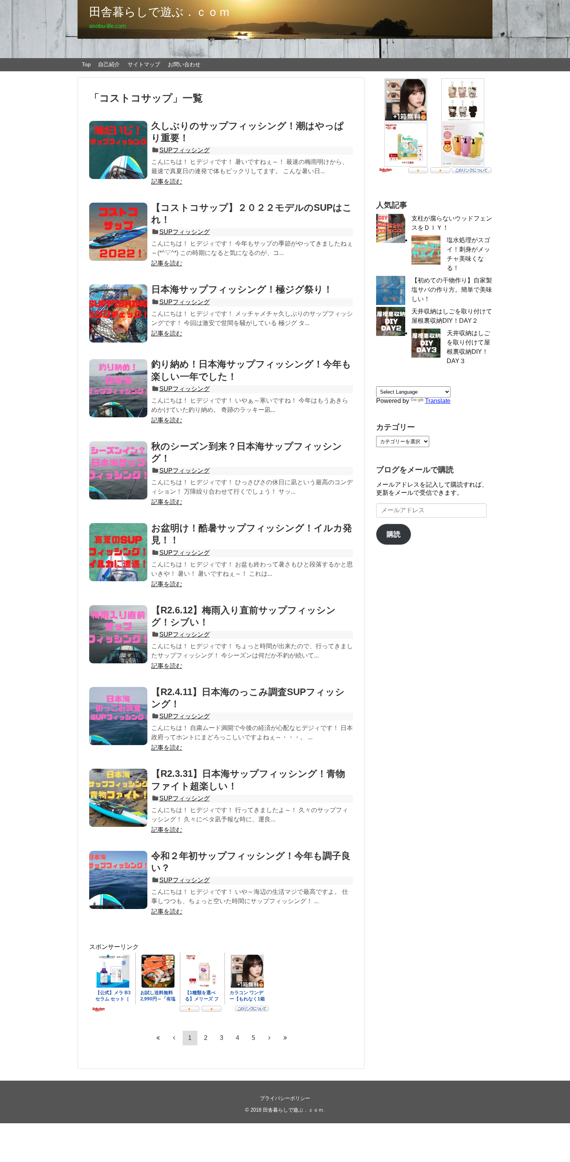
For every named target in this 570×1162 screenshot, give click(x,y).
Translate (438, 401)
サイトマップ (144, 64)
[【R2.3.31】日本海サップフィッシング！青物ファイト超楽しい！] (118, 798)
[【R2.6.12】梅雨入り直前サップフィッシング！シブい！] (118, 634)
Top (86, 64)
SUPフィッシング (184, 150)
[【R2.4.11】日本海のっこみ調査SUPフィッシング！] (118, 716)
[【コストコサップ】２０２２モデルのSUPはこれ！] (118, 232)
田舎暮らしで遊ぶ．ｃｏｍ (159, 11)
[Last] (285, 1037)
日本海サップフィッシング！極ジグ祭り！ (242, 289)
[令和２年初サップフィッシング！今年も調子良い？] (118, 880)
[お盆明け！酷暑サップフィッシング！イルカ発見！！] (118, 552)
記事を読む (166, 181)
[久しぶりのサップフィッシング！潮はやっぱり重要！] (118, 150)
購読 (394, 534)
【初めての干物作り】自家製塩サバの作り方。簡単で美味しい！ (451, 289)
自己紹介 (109, 64)
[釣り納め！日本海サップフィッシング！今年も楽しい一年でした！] (118, 388)
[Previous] (174, 1037)
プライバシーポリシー (285, 1098)
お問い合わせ (184, 64)
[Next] (269, 1037)
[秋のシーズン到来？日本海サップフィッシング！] (118, 470)
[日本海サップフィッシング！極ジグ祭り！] (118, 313)
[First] (158, 1037)
